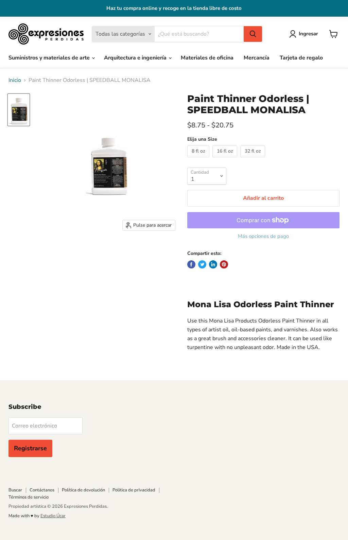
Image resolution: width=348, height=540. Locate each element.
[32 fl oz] (253, 159)
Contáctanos (42, 490)
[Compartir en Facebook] (191, 264)
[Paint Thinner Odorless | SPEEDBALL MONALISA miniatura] (19, 110)
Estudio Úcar (53, 516)
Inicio (14, 80)
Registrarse (30, 448)
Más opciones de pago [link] (263, 236)
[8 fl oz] (199, 159)
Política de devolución (83, 490)
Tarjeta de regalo (301, 58)
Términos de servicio (28, 497)
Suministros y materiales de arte (49, 58)
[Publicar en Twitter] (202, 264)
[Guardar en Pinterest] (224, 264)
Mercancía (256, 58)
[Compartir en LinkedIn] (213, 264)
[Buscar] (253, 34)
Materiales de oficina (207, 58)
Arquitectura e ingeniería (136, 58)
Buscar (15, 490)
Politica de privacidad (133, 490)
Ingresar (308, 33)
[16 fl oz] (225, 159)
